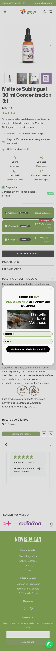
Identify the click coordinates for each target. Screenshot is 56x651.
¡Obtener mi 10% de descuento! (28, 349)
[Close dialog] (50, 289)
